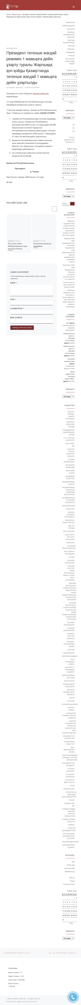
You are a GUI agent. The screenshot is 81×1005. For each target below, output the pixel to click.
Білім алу (70, 543)
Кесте (72, 698)
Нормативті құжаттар (69, 743)
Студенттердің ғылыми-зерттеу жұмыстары (68, 812)
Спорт (72, 800)
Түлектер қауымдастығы (69, 829)
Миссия (72, 878)
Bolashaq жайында (70, 466)
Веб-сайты (16, 317)
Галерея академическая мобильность (69, 139)
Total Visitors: (13, 983)
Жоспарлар (69, 681)
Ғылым (71, 557)
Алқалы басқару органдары (70, 514)
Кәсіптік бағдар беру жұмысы (69, 692)
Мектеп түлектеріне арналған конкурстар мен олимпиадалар (69, 727)
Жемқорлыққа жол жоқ (68, 676)
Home (8, 14)
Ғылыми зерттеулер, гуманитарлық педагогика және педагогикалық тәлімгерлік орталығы (69, 591)
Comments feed (69, 868)
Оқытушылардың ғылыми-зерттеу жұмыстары (69, 757)
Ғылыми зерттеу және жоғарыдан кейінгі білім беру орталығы (69, 573)
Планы (72, 881)
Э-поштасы (17, 308)
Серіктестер (69, 789)
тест (67, 323)
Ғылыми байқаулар (70, 561)
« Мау (71, 102)
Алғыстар (71, 55)
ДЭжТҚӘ (71, 650)
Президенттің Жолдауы (68, 764)
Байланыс (71, 49)
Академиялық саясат (68, 483)
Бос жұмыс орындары (69, 552)
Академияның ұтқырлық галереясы (68, 500)
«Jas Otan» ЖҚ (70, 444)
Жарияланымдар (69, 656)
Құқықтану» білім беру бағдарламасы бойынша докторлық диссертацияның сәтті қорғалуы (69, 272)
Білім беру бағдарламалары (69, 41)
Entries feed (71, 865)
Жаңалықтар (16, 14)
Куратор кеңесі (71, 708)
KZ (74, 125)
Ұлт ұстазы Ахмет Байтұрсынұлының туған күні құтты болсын (17, 246)
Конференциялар (70, 704)
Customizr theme (32, 1001)
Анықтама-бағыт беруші (68, 521)
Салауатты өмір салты (69, 781)
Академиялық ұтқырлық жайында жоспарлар (68, 490)
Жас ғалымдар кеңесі (70, 661)
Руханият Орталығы (70, 775)
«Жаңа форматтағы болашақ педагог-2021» (70, 375)
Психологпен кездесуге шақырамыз (42, 244)
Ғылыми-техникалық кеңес (69, 644)
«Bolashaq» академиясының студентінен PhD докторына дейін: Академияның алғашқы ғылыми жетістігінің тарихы (68, 228)
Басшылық (71, 29)
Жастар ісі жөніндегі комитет (70, 669)
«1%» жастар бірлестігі (69, 439)
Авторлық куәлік (70, 472)
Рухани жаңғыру (70, 770)
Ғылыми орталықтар (69, 623)
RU (73, 128)
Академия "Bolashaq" (15, 87)
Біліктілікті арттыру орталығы (70, 537)
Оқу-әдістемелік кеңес (69, 749)
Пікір (13, 283)
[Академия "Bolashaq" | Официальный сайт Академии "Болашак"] (12, 6)
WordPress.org (70, 871)
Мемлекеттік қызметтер (69, 737)
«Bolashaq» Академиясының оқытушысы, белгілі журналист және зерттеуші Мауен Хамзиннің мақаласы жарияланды (68, 298)
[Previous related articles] (49, 209)
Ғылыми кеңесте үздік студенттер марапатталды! (69, 284)
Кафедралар (70, 52)
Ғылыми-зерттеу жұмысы (71, 636)
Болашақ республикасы (69, 547)
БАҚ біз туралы (71, 527)
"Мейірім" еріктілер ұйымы (70, 424)
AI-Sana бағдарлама (69, 460)
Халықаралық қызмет (68, 846)
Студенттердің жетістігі (68, 820)
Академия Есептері (70, 477)
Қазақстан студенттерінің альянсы (69, 715)
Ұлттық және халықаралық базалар (68, 836)
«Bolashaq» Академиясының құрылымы (69, 34)
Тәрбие (71, 825)
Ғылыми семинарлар (69, 629)
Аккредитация (68, 506)
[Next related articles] (54, 209)
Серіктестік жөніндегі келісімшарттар (69, 794)
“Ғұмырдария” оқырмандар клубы (68, 432)
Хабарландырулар (68, 25)
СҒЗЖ (72, 786)
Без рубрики (69, 531)
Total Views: (13, 980)
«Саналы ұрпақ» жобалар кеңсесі (70, 452)
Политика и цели (69, 884)
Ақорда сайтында (41, 93)
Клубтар (71, 701)
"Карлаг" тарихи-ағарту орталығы (70, 415)
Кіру (73, 862)
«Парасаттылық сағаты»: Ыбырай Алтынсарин (69, 337)
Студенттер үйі (69, 804)
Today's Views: (14, 976)
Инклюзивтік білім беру (69, 685)
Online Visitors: (14, 972)
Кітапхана (71, 46)
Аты (13, 299)
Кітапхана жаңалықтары (69, 360)
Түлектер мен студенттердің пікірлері (70, 61)
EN (74, 131)
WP (15, 1001)
